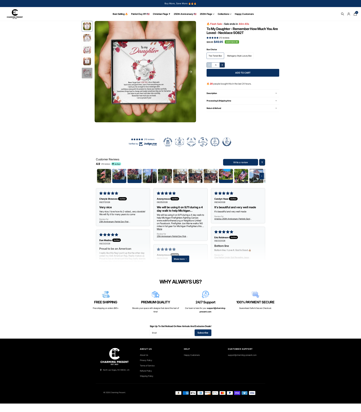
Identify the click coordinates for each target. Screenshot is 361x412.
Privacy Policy (146, 360)
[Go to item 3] (134, 176)
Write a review (240, 162)
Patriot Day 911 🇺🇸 (140, 14)
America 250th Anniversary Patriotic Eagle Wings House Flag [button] (232, 219)
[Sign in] (348, 14)
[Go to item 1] (104, 176)
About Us (144, 355)
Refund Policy (146, 371)
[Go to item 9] (226, 176)
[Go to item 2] (119, 176)
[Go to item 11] (256, 176)
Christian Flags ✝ (161, 14)
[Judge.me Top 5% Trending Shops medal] (214, 141)
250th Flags (206, 14)
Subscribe (203, 332)
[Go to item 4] (150, 176)
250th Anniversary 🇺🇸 (185, 14)
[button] (213, 37)
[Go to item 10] (241, 176)
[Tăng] (222, 65)
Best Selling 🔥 (120, 14)
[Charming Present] (114, 356)
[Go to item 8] (211, 176)
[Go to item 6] (180, 176)
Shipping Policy (146, 376)
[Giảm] (209, 65)
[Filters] (262, 162)
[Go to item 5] (165, 176)
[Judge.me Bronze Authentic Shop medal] (191, 141)
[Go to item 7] (195, 176)
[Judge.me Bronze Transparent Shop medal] (203, 141)
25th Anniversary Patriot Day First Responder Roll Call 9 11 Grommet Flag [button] (115, 221)
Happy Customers (244, 14)
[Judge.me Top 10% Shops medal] (226, 141)
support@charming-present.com (242, 355)
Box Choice (212, 49)
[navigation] (87, 26)
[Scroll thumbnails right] (261, 176)
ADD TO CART (243, 72)
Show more (179, 259)
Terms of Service (147, 365)
